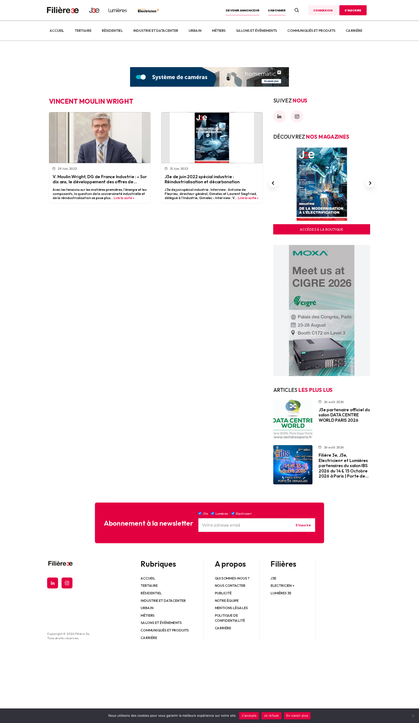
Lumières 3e (281, 593)
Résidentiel (112, 30)
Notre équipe (227, 600)
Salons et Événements (256, 30)
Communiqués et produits (311, 30)
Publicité (223, 593)
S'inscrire (303, 525)
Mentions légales (231, 608)
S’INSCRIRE (353, 10)
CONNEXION (322, 10)
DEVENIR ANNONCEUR (242, 10)
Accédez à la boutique (321, 229)
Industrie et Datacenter (155, 30)
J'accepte (249, 715)
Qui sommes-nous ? (232, 578)
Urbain (195, 30)
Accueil (57, 30)
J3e (273, 578)
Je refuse (271, 715)
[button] (273, 183)
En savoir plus (297, 715)
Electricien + (282, 585)
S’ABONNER (276, 10)
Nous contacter (230, 585)
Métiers (219, 30)
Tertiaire (83, 30)
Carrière (354, 30)
